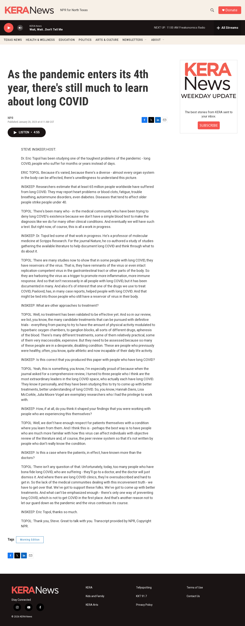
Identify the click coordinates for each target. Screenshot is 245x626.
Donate (231, 10)
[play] (9, 28)
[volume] (20, 28)
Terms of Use (195, 587)
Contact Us (193, 596)
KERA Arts (92, 604)
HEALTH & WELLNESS (40, 39)
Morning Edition (30, 539)
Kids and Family (95, 596)
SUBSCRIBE (209, 125)
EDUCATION (67, 39)
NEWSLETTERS (132, 39)
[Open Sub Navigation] (145, 39)
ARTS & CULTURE (107, 39)
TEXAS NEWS (13, 39)
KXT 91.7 (141, 596)
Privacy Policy (144, 604)
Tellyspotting (144, 587)
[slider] (26, 28)
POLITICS (85, 39)
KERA (89, 587)
